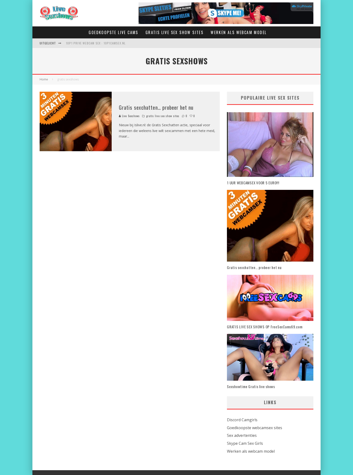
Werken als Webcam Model (239, 32)
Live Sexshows (130, 116)
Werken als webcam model (251, 451)
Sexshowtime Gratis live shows (251, 386)
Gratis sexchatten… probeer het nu (156, 107)
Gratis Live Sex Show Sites (174, 32)
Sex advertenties (242, 435)
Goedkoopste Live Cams (113, 32)
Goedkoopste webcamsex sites (254, 427)
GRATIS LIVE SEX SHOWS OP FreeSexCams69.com (265, 326)
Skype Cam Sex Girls (245, 443)
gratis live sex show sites (163, 116)
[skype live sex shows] (226, 5)
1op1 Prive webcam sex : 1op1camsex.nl (96, 43)
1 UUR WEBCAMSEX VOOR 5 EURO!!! (253, 182)
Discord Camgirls (242, 419)
